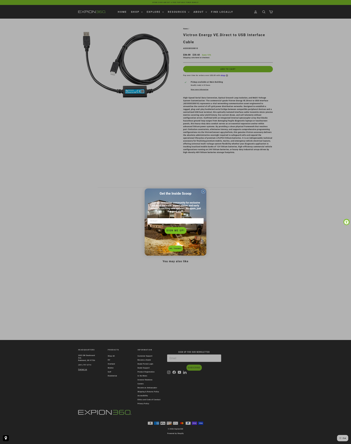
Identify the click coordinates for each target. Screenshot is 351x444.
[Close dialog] (203, 191)
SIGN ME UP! (175, 230)
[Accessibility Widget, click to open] (346, 222)
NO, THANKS (176, 249)
